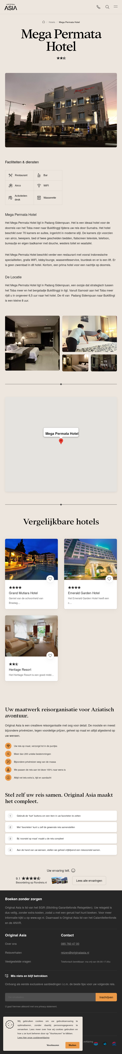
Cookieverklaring (84, 1041)
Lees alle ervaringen (89, 880)
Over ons (11, 943)
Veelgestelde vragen (18, 961)
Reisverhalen (13, 952)
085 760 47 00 (70, 943)
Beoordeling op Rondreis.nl (31, 882)
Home (43, 21)
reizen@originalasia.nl (75, 952)
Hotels (52, 22)
